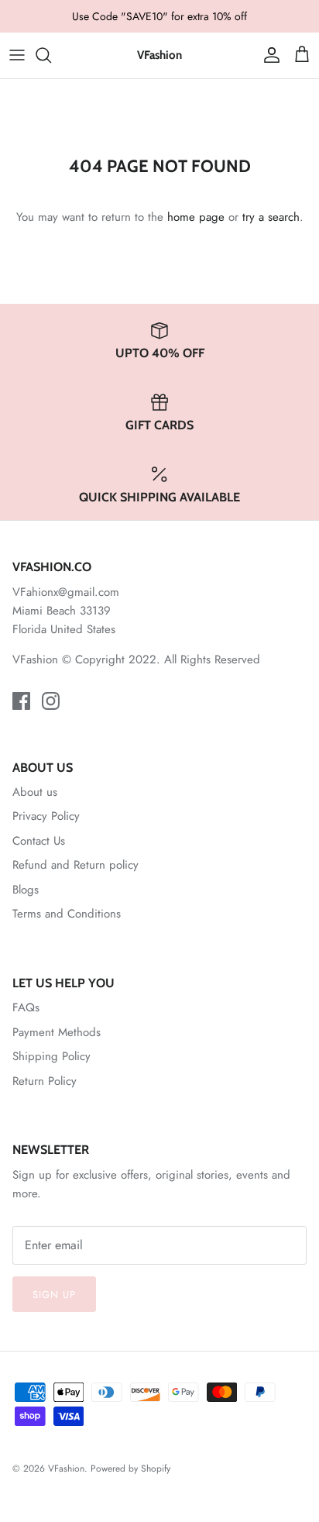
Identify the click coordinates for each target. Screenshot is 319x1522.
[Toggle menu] (17, 55)
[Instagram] (51, 701)
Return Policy (44, 1081)
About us (34, 792)
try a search (271, 217)
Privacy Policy (46, 816)
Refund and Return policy (75, 864)
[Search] (51, 55)
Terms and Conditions (66, 913)
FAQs (25, 1007)
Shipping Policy (51, 1056)
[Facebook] (21, 701)
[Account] (268, 55)
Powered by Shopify (130, 1469)
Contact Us (38, 840)
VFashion (66, 1469)
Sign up (54, 1294)
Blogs (25, 889)
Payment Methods (56, 1032)
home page (196, 217)
